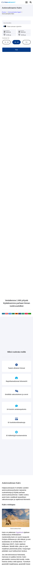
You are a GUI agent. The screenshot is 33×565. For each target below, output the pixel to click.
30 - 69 (16, 42)
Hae (16, 50)
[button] (26, 2)
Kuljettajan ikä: (5, 38)
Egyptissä (19, 532)
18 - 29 (6, 42)
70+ (26, 42)
